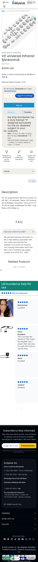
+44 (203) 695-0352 (11, 495)
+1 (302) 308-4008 (11, 470)
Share (33, 181)
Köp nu (19, 105)
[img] (6, 293)
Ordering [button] (6, 513)
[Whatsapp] (26, 539)
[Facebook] (4, 539)
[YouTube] (22, 539)
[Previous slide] (6, 268)
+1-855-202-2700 (10, 474)
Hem (3, 11)
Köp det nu (11, 112)
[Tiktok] (15, 539)
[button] (5, 2)
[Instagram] (12, 539)
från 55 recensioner (20, 293)
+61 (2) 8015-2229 (10, 497)
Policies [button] (5, 524)
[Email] (30, 539)
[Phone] (33, 539)
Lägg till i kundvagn (25, 96)
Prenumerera (28, 445)
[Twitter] (8, 539)
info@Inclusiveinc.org (13, 504)
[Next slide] (31, 268)
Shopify (13, 549)
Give (29, 2)
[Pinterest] (19, 539)
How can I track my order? (15, 231)
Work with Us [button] (8, 519)
